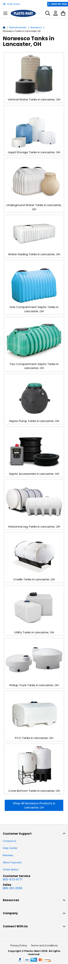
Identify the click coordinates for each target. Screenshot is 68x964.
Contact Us (9, 841)
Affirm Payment (12, 862)
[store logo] (23, 13)
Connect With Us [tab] (15, 926)
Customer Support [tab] (17, 834)
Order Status (13, 4)
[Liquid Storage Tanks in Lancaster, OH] (34, 148)
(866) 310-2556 (59, 4)
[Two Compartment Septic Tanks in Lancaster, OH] (34, 360)
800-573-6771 (12, 879)
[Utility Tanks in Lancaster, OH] (34, 628)
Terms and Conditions (44, 945)
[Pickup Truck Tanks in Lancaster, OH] (34, 681)
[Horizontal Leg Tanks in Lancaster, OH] (34, 523)
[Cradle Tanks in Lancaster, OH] (34, 575)
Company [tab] (10, 913)
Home (4, 27)
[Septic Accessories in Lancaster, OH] (34, 470)
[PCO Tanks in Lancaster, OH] (34, 734)
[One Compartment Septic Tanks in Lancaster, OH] (34, 303)
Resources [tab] (11, 900)
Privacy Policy (18, 945)
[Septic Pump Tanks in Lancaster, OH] (34, 417)
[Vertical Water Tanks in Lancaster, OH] (34, 95)
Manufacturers (18, 27)
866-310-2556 (12, 888)
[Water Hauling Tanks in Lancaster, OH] (34, 250)
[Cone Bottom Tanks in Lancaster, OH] (34, 787)
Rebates (8, 855)
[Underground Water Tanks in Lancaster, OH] (34, 201)
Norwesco (36, 27)
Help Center (10, 848)
